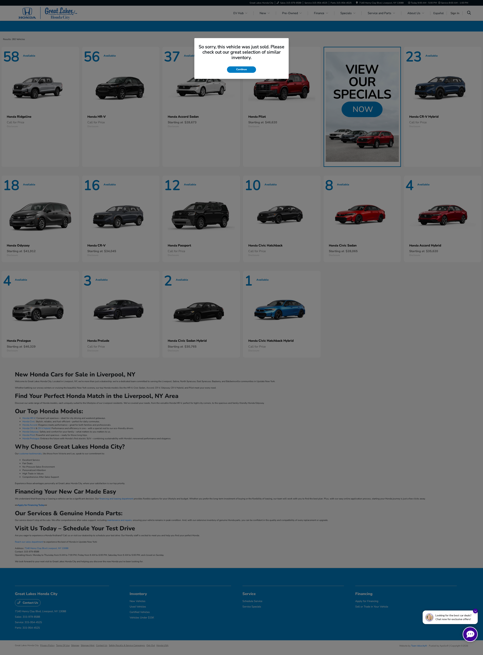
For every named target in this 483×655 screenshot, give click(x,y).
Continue (241, 69)
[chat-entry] (470, 634)
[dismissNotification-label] (475, 611)
